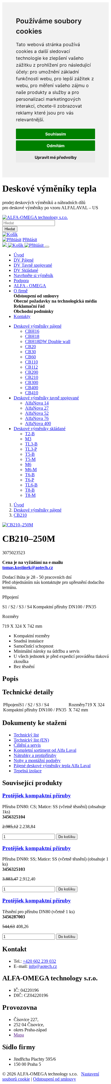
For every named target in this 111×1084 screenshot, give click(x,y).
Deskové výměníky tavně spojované (46, 397)
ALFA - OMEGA (30, 285)
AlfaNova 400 (38, 423)
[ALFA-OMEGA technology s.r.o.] (35, 217)
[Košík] (10, 234)
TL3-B (31, 444)
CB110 (31, 362)
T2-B (30, 433)
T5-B (30, 454)
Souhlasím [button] (55, 134)
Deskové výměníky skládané (39, 428)
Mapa (19, 1034)
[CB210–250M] (17, 524)
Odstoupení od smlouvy (54, 1079)
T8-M (30, 495)
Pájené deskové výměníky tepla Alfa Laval (52, 765)
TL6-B (31, 485)
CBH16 (32, 331)
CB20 (30, 346)
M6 (28, 464)
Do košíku (66, 837)
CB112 (31, 367)
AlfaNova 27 (37, 408)
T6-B (30, 474)
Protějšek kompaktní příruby (36, 795)
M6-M (31, 469)
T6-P (29, 479)
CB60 (30, 356)
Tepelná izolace (28, 770)
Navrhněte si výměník (33, 275)
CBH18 (32, 336)
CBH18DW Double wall (47, 341)
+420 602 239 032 (39, 961)
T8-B (30, 490)
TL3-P (31, 449)
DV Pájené (24, 260)
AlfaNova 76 (37, 418)
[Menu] (47, 247)
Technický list (26, 734)
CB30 (30, 351)
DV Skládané (26, 270)
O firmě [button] (21, 290)
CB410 (31, 392)
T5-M (30, 459)
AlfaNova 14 (37, 403)
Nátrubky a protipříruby (35, 755)
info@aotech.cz (43, 966)
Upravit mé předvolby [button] (56, 157)
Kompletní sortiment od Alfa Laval (45, 750)
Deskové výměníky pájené (37, 326)
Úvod (19, 254)
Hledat (10, 229)
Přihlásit (29, 239)
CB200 (31, 372)
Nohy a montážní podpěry (37, 760)
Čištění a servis (27, 745)
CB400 (31, 387)
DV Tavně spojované (33, 265)
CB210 (31, 377)
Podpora (21, 280)
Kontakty (22, 316)
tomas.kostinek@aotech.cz (27, 567)
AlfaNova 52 (37, 413)
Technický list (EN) (31, 740)
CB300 (31, 382)
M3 (28, 438)
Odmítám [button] (56, 145)
